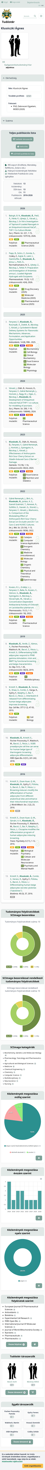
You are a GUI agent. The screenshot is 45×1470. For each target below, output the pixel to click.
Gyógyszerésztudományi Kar (18, 65)
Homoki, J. (13, 394)
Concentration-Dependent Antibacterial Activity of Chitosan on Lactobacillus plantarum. (23, 604)
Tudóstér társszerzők (23, 139)
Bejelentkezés (33, 2)
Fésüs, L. (34, 649)
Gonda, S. (30, 253)
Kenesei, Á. (32, 504)
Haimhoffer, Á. (15, 259)
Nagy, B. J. (23, 394)
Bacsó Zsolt (12, 1382)
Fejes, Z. (32, 394)
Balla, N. (23, 590)
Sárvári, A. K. (15, 820)
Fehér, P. (15, 218)
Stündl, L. (34, 507)
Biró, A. (30, 498)
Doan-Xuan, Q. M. (27, 781)
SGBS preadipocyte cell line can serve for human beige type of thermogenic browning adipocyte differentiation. (24, 749)
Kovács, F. (32, 590)
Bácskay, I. (13, 221)
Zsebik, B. (25, 324)
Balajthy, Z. (22, 693)
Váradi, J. (33, 218)
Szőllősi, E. (13, 507)
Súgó (5, 2)
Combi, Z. (24, 690)
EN (39, 6)
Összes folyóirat (16, 1344)
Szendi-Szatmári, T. (17, 504)
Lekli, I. (30, 256)
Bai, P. (30, 693)
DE (3, 62)
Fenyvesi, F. (14, 321)
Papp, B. (12, 253)
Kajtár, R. (22, 256)
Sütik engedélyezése (32, 1466)
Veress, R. (17, 879)
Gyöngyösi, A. (27, 447)
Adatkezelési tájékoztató (12, 1461)
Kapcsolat (16, 2)
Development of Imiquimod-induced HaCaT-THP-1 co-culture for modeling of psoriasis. (23, 402)
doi (11, 239)
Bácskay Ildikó (33, 1382)
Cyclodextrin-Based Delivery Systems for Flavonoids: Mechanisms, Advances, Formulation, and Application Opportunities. (23, 333)
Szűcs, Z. (21, 253)
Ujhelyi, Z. (24, 218)
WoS (22, 346)
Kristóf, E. (13, 652)
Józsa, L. (12, 262)
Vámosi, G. (14, 593)
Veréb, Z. (26, 643)
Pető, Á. (20, 262)
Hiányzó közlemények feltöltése (21, 170)
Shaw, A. (15, 690)
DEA (16, 239)
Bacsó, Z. (26, 649)
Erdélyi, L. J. (26, 587)
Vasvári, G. (24, 507)
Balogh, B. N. (14, 215)
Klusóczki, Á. (27, 215)
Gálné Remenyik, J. (28, 391)
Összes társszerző (16, 1392)
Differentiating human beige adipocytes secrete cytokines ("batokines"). (23, 888)
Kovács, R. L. (14, 587)
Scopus (29, 346)
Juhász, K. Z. (27, 501)
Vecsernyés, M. (16, 599)
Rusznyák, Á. (14, 324)
